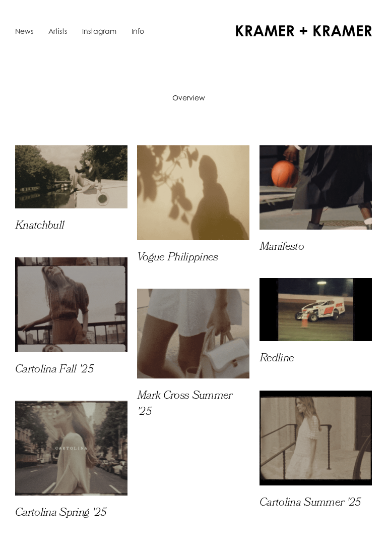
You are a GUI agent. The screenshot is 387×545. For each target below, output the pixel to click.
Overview (188, 97)
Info (138, 31)
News (24, 31)
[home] (304, 30)
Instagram (99, 31)
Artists (57, 31)
